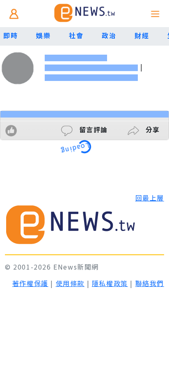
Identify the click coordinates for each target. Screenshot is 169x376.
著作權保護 (30, 283)
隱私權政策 (110, 283)
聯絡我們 (149, 283)
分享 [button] (151, 129)
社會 (76, 35)
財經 (142, 35)
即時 (10, 35)
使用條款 (70, 283)
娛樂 (43, 35)
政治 (109, 35)
